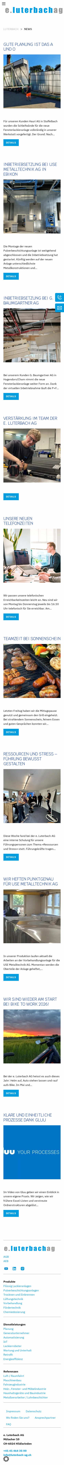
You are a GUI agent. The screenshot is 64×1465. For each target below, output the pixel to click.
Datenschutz (33, 1411)
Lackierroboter (12, 1346)
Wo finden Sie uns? (17, 1417)
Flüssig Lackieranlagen (17, 1286)
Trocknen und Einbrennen (19, 1294)
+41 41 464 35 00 (15, 1450)
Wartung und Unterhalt (17, 1350)
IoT (5, 1341)
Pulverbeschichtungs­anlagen (21, 1290)
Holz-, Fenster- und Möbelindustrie (24, 1388)
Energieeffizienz (13, 1359)
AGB (6, 1256)
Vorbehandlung (12, 1303)
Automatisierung (13, 1337)
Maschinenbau (12, 1380)
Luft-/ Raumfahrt (13, 1376)
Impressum (13, 1411)
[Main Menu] (3, 3)
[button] (6, 1459)
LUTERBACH (10, 29)
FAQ (8, 1424)
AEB (5, 1261)
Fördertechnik (12, 1307)
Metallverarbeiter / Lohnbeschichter (25, 1397)
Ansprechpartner (45, 1417)
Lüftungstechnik (13, 1299)
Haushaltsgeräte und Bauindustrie (24, 1393)
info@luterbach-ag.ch (17, 1455)
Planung (8, 1328)
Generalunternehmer (16, 1333)
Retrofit (8, 1354)
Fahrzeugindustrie (14, 1384)
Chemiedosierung (14, 1312)
